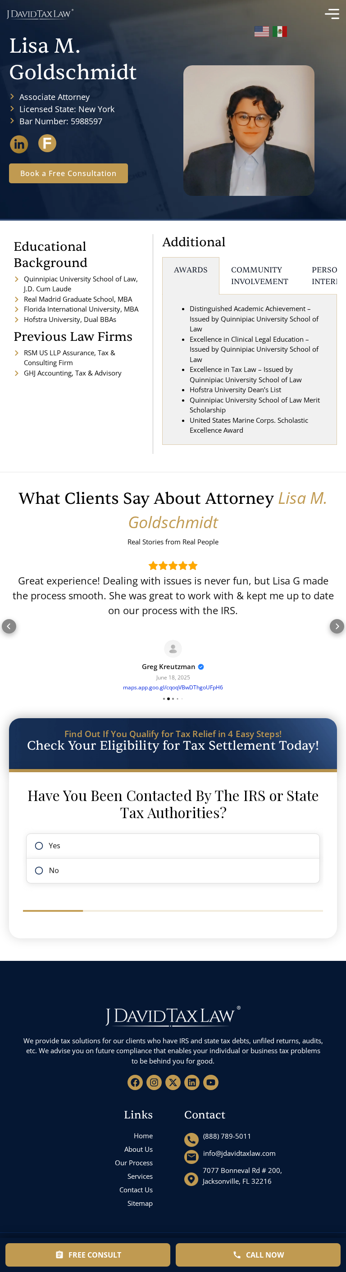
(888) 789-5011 (227, 1136)
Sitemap (140, 1203)
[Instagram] (154, 1082)
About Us (138, 1149)
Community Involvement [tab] (259, 275)
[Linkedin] (192, 1082)
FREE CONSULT (94, 1255)
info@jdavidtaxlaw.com (239, 1153)
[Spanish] (280, 30)
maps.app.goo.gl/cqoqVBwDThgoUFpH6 (173, 687)
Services (140, 1176)
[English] (262, 30)
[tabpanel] (249, 369)
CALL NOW (265, 1255)
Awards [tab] (191, 270)
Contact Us (136, 1189)
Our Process (134, 1162)
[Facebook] (135, 1082)
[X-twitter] (173, 1082)
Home (143, 1135)
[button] (9, 626)
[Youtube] (211, 1082)
